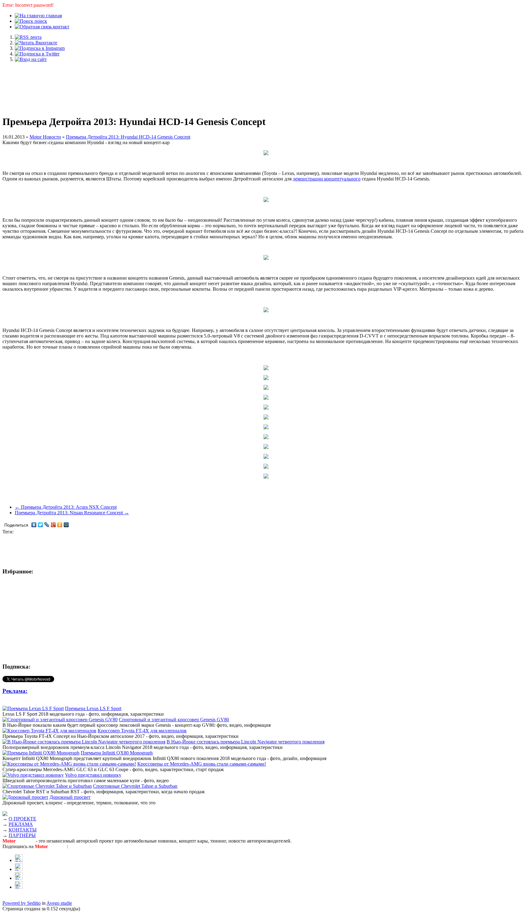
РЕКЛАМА (21, 824)
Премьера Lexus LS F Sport (93, 708)
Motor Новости (45, 137)
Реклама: (14, 691)
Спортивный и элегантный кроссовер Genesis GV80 (174, 719)
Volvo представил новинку (93, 775)
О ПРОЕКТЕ (22, 818)
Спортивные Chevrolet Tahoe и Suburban (135, 786)
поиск (40, 21)
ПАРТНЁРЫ (22, 835)
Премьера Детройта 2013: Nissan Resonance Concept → (72, 512)
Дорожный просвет (70, 797)
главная (53, 15)
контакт (60, 26)
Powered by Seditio (21, 903)
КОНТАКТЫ (23, 829)
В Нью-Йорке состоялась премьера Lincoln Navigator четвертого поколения (245, 741)
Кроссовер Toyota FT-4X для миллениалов (142, 730)
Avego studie (59, 903)
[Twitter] (40, 525)
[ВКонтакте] (34, 525)
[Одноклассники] (60, 525)
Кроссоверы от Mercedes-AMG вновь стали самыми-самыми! (201, 763)
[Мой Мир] (66, 525)
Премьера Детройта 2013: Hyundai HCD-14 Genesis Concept (128, 137)
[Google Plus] (53, 525)
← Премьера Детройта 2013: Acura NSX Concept (66, 507)
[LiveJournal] (47, 525)
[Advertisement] (266, 85)
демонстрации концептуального (327, 178)
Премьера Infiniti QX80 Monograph (117, 752)
